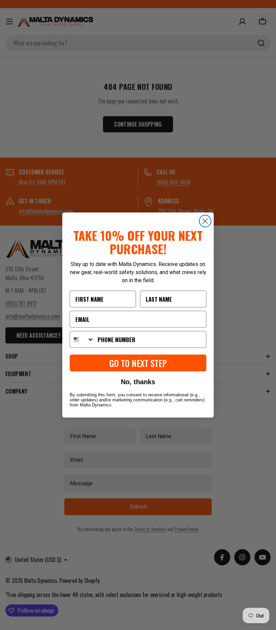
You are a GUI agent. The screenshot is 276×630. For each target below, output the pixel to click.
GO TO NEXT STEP (138, 363)
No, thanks (138, 382)
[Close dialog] (205, 221)
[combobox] (82, 339)
